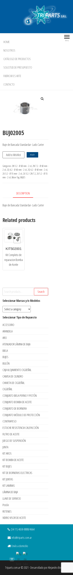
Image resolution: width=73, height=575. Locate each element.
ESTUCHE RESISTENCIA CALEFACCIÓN (21, 428)
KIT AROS (7, 453)
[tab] (25, 193)
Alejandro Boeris (56, 567)
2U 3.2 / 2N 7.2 (29, 173)
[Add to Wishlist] (17, 240)
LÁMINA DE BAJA (10, 492)
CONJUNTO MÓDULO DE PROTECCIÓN (21, 415)
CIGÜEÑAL (7, 389)
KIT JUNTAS (8, 479)
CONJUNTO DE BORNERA (15, 408)
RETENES (7, 511)
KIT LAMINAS (9, 485)
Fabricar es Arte (12, 76)
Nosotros (9, 50)
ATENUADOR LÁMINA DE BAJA (16, 344)
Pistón (6, 505)
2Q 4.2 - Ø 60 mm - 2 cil (17, 169)
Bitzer (14, 177)
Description (23, 193)
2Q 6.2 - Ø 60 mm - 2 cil (37, 169)
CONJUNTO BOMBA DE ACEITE (17, 402)
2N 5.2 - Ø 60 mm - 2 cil (22, 166)
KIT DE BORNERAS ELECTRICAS (17, 473)
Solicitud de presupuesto (17, 67)
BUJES (22, 177)
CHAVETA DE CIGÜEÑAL (14, 383)
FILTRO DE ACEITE (11, 434)
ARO (5, 338)
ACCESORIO (8, 325)
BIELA (5, 351)
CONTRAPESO (9, 421)
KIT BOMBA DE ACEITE (13, 460)
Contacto (9, 84)
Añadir (32, 154)
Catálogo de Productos (17, 59)
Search (41, 292)
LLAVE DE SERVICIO (12, 498)
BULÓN (6, 363)
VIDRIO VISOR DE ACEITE (14, 518)
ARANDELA (8, 331)
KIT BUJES (7, 466)
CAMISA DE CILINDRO (13, 376)
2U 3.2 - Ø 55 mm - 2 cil (12, 173)
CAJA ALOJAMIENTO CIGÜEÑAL (17, 370)
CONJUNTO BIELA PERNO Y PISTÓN (20, 395)
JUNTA (5, 447)
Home (6, 42)
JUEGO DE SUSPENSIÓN (14, 441)
